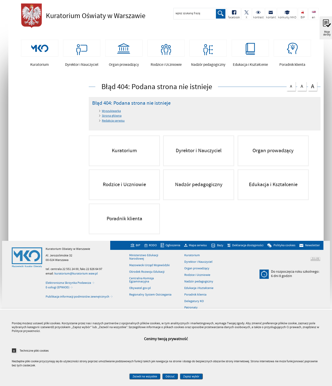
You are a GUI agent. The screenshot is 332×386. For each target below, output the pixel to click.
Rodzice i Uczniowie (197, 275)
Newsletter (312, 245)
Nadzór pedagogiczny (198, 281)
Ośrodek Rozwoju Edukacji (146, 271)
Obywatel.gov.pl (140, 288)
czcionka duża (311, 86)
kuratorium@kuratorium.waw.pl (76, 273)
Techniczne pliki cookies (34, 350)
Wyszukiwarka (111, 111)
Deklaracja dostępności (247, 245)
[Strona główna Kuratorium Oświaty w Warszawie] (27, 257)
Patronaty (191, 307)
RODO (153, 245)
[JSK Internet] (315, 259)
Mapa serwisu (198, 245)
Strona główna (112, 116)
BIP (138, 245)
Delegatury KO (194, 301)
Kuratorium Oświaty (82, 16)
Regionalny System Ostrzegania (150, 294)
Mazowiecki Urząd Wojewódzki (149, 265)
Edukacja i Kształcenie (198, 288)
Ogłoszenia (173, 245)
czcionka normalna (289, 85)
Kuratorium (192, 255)
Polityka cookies (284, 245)
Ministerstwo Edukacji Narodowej (143, 257)
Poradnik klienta (195, 294)
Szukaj (220, 14)
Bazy (220, 245)
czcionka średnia (300, 85)
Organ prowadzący (196, 268)
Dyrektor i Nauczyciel (198, 261)
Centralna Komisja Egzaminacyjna (141, 280)
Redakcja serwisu (113, 120)
